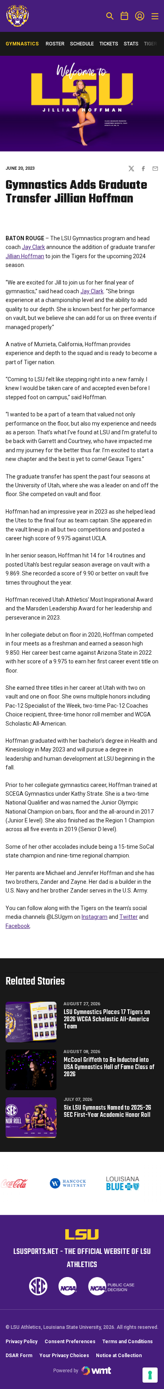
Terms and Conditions (127, 1341)
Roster (55, 44)
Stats (131, 44)
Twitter (128, 917)
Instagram (94, 917)
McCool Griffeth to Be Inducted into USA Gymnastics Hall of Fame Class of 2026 (109, 1067)
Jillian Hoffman (25, 256)
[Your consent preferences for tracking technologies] (150, 1375)
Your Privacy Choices (64, 1355)
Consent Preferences (70, 1341)
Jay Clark (33, 247)
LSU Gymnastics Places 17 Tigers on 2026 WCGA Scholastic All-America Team (107, 1019)
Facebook (18, 926)
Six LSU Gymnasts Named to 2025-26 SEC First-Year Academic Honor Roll (107, 1111)
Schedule (82, 44)
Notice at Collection (119, 1355)
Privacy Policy (21, 1341)
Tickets (109, 44)
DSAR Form (19, 1355)
